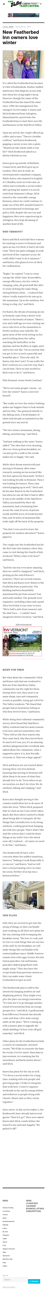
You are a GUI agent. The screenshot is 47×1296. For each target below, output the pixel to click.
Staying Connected (9, 1249)
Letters (5, 1228)
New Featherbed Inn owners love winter (21, 37)
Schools (5, 1214)
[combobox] (15, 1279)
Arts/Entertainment (8, 1221)
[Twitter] (41, 3)
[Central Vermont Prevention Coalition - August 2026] (23, 15)
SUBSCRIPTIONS (33, 1211)
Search (5, 1242)
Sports (5, 1218)
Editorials (5, 1225)
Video (4, 1252)
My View (5, 1231)
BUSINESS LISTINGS (35, 1208)
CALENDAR (31, 1206)
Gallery (5, 1266)
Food (4, 1245)
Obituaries (6, 1235)
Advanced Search (9, 1287)
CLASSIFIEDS (32, 1203)
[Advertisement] (23, 1161)
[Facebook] (35, 3)
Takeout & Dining (8, 1207)
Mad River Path (7, 1259)
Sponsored (6, 1255)
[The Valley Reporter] (23, 4)
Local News (6, 1211)
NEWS (5, 1200)
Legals (5, 1238)
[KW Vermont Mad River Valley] (23, 641)
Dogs (4, 1262)
